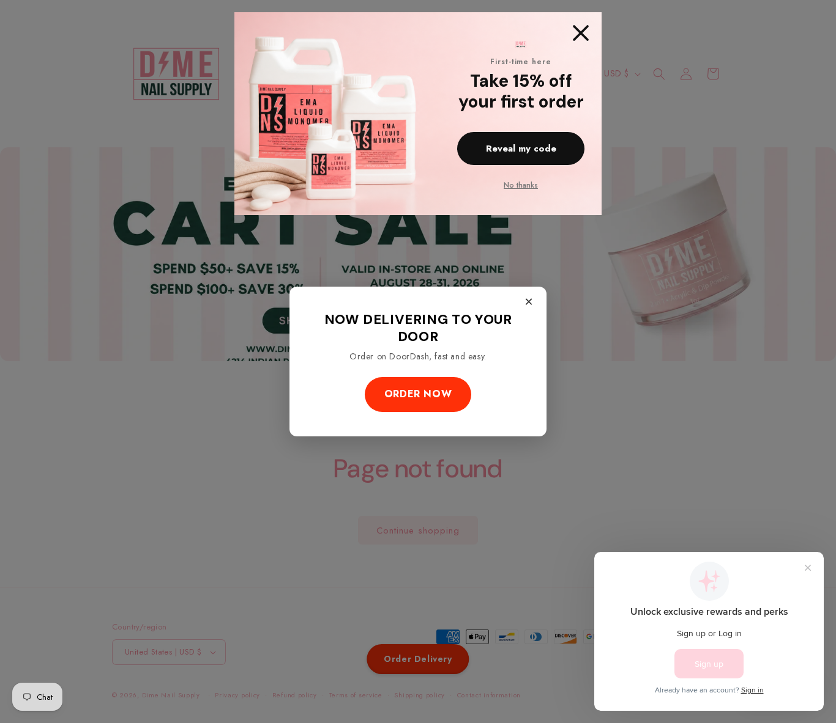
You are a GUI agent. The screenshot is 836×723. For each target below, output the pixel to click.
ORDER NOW (418, 394)
